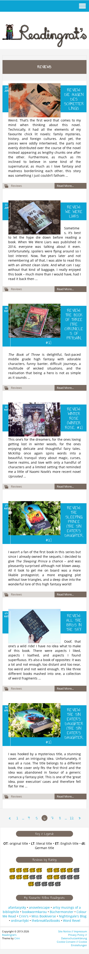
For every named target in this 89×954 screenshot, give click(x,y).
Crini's (24, 916)
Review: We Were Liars (74, 212)
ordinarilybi (20, 920)
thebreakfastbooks (46, 920)
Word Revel (71, 920)
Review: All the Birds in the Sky (74, 623)
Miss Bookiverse (43, 916)
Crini (17, 938)
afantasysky (17, 907)
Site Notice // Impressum (72, 931)
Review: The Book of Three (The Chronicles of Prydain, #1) (64, 326)
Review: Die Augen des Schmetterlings (74, 99)
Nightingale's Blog (72, 916)
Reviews (16, 186)
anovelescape (39, 907)
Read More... (65, 186)
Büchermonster (61, 912)
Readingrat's (9, 935)
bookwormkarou (34, 912)
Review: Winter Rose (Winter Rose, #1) (74, 418)
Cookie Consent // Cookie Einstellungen (72, 943)
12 (72, 818)
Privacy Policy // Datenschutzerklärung (74, 936)
